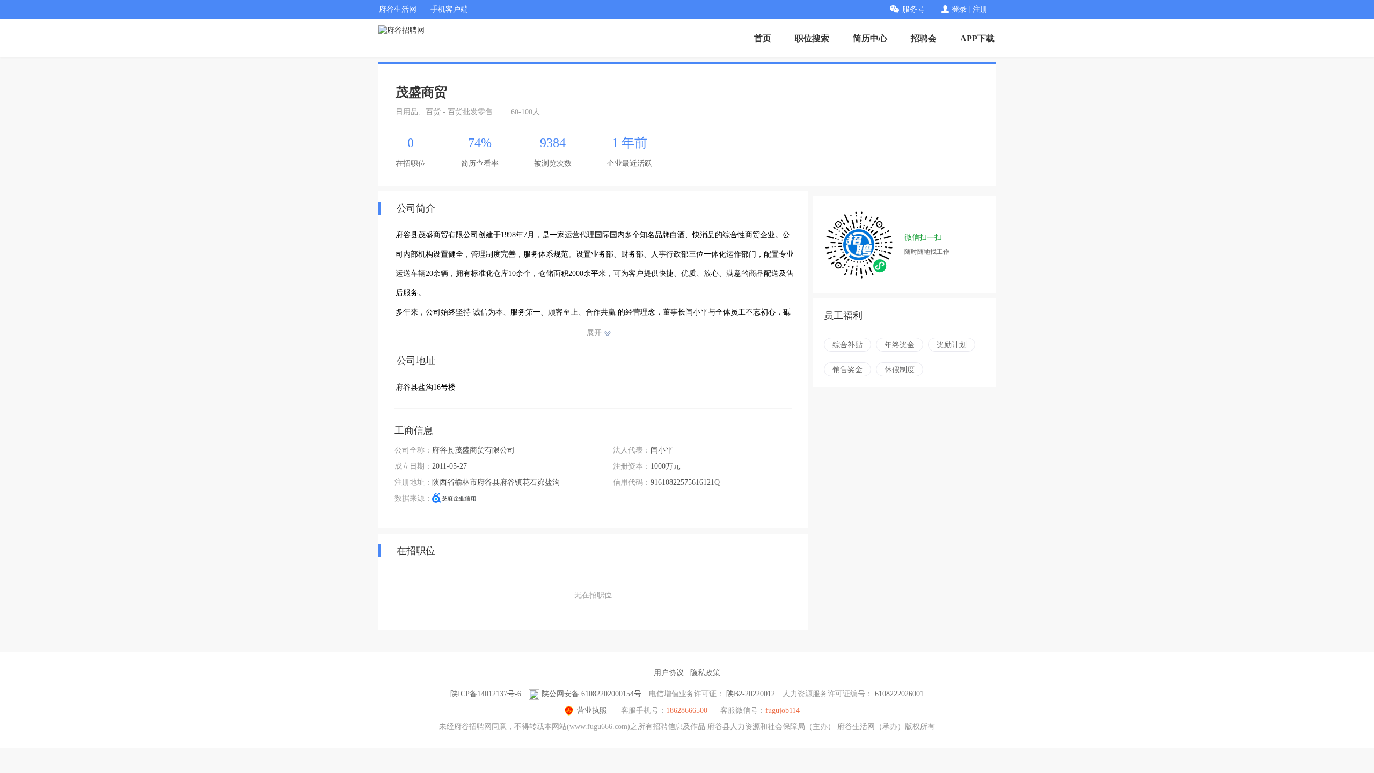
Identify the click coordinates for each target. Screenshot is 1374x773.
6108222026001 (899, 694)
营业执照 (592, 710)
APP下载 (977, 38)
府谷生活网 (397, 9)
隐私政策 (705, 673)
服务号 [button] (913, 9)
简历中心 (870, 38)
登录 (959, 9)
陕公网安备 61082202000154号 (591, 694)
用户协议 (669, 673)
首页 (762, 38)
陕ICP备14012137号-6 (485, 694)
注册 (980, 9)
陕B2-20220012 (750, 694)
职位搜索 (812, 38)
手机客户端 (449, 9)
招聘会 (924, 38)
